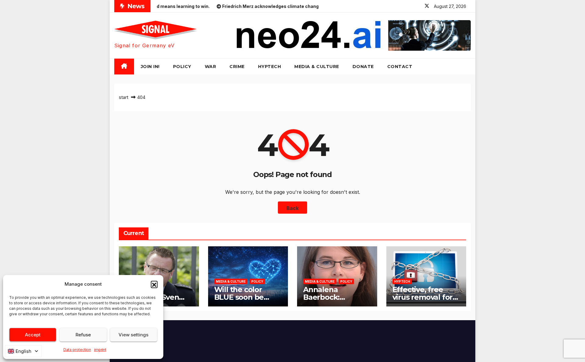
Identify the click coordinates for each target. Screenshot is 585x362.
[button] (154, 284)
